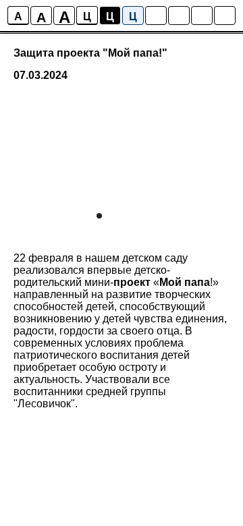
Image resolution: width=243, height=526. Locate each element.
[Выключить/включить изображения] (156, 15)
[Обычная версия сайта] (225, 15)
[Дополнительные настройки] (202, 15)
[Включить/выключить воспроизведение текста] (179, 15)
